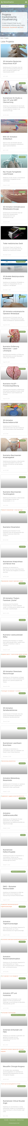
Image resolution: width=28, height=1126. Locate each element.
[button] (26, 2)
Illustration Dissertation (11, 527)
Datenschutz (20, 1120)
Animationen (5, 27)
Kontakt (6, 1120)
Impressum (13, 1120)
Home (1, 38)
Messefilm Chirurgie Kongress (14, 1066)
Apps (21, 27)
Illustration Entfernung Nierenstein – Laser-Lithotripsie (11, 349)
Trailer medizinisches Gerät (13, 243)
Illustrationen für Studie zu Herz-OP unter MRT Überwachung (12, 100)
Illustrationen (14, 27)
